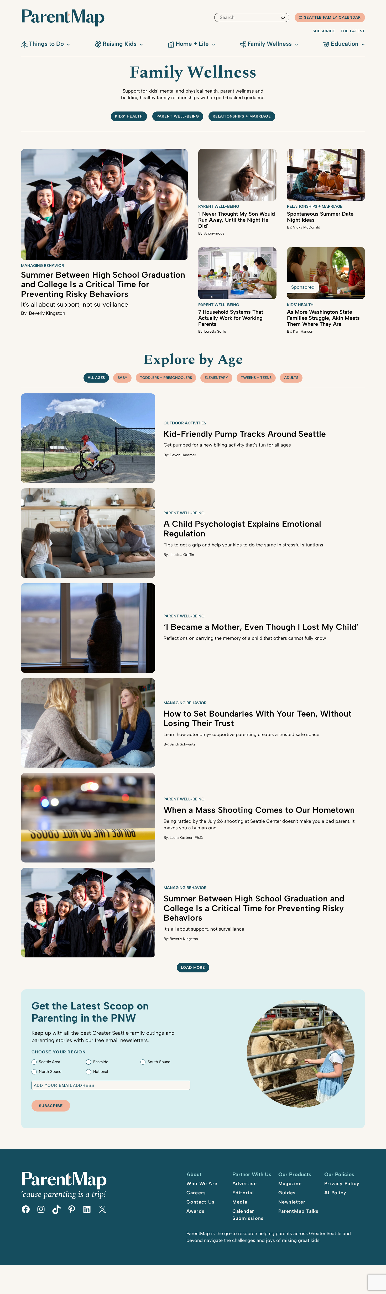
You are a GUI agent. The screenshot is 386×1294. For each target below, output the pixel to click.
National (100, 1071)
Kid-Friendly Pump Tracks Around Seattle (245, 434)
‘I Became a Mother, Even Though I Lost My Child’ (261, 627)
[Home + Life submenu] (213, 44)
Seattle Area (49, 1061)
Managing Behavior (42, 265)
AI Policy (335, 1193)
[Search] (283, 17)
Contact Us (200, 1202)
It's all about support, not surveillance (74, 304)
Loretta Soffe (215, 331)
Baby (122, 377)
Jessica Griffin (182, 554)
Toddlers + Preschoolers (166, 377)
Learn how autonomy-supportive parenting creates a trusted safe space (241, 734)
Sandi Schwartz (182, 744)
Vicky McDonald (306, 227)
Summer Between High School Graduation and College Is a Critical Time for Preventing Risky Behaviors (103, 284)
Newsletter (292, 1202)
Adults (291, 377)
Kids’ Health (129, 116)
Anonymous (214, 233)
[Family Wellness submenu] (296, 44)
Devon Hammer (183, 455)
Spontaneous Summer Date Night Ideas (320, 217)
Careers (196, 1193)
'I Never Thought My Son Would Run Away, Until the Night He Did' (236, 220)
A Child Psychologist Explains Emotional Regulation (242, 529)
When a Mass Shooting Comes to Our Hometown (259, 810)
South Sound (159, 1061)
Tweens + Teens (256, 377)
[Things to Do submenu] (68, 44)
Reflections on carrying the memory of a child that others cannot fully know (245, 638)
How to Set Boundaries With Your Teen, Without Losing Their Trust (258, 718)
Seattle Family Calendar (332, 17)
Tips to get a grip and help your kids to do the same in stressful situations (243, 545)
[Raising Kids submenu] (141, 44)
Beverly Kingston (47, 313)
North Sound (50, 1071)
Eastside (100, 1061)
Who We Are (202, 1183)
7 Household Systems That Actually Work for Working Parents (230, 318)
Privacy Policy (342, 1183)
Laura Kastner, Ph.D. (186, 837)
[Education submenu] (363, 44)
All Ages (96, 377)
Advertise (244, 1183)
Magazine (290, 1183)
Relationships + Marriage (242, 116)
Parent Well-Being (178, 116)
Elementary (216, 377)
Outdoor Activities (185, 423)
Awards (195, 1211)
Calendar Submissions (248, 1214)
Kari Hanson (303, 331)
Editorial (243, 1193)
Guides (287, 1193)
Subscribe (324, 31)
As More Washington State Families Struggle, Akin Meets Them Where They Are (323, 318)
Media (239, 1202)
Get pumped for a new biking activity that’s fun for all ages (227, 445)
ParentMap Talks (298, 1211)
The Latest (353, 31)
